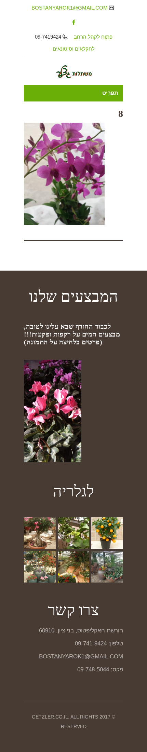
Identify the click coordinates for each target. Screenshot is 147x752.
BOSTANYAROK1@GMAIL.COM (70, 8)
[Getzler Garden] (73, 71)
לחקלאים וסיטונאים (74, 49)
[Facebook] (74, 22)
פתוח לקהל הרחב (93, 37)
